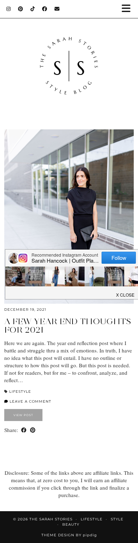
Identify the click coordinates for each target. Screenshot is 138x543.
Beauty (70, 524)
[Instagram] (8, 9)
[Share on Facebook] (23, 430)
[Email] (57, 9)
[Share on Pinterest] (32, 430)
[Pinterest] (20, 9)
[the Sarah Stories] (69, 58)
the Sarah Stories (51, 519)
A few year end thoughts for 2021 (67, 325)
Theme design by (69, 535)
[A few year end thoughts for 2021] (69, 216)
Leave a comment (29, 401)
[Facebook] (44, 9)
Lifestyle (20, 391)
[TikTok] (32, 9)
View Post (23, 415)
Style (117, 519)
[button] (128, 9)
